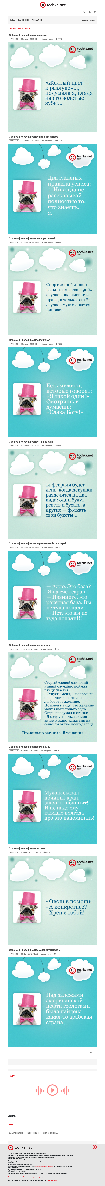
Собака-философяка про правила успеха (33, 136)
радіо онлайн (33, 1133)
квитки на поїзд (50, 1133)
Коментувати (48, 39)
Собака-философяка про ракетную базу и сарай (37, 543)
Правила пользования (15, 1177)
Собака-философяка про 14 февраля (31, 441)
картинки (14, 39)
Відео (12, 20)
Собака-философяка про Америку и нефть (34, 950)
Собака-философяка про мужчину (29, 746)
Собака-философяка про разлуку (29, 35)
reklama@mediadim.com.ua (44, 1166)
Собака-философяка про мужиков (29, 340)
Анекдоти (37, 20)
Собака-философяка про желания (29, 645)
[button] (89, 12)
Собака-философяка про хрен (27, 848)
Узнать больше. (52, 1180)
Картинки (23, 20)
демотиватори (16, 1133)
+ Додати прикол (87, 20)
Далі (91, 1053)
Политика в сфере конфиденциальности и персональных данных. (45, 1177)
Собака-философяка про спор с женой (32, 238)
